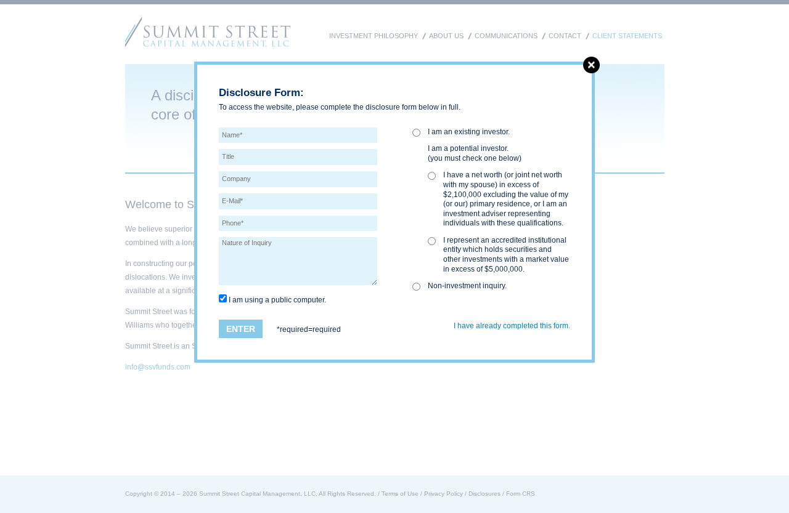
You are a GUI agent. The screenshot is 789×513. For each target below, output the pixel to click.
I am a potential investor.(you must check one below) (474, 153)
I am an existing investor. (469, 131)
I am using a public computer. (276, 300)
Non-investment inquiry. (467, 285)
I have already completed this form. (512, 325)
